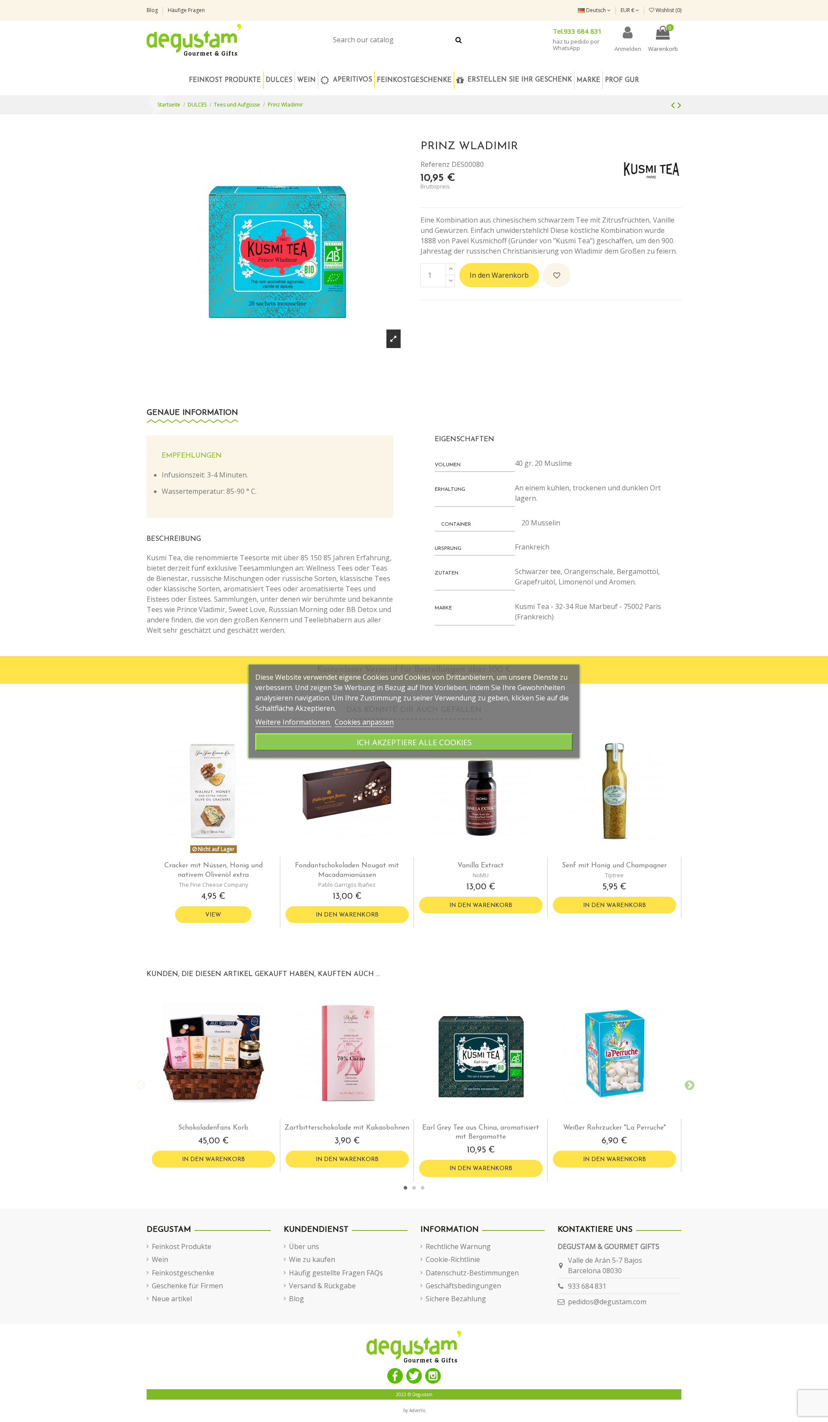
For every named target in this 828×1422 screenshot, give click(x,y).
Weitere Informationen (293, 721)
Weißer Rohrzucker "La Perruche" (614, 1127)
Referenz (435, 164)
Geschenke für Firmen (187, 1285)
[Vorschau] (220, 853)
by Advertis (414, 1410)
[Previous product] (674, 104)
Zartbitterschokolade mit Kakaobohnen (347, 1127)
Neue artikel (172, 1298)
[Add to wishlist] (557, 275)
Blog (153, 10)
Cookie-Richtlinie (453, 1259)
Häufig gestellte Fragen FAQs (336, 1273)
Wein (160, 1259)
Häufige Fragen (186, 10)
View (213, 915)
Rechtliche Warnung (458, 1246)
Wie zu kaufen (312, 1259)
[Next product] (679, 104)
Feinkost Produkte (181, 1246)
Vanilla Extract (481, 865)
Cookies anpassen (364, 721)
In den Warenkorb (499, 275)
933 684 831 (587, 1286)
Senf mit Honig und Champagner (614, 865)
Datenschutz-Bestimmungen (472, 1273)
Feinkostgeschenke (183, 1273)
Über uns (304, 1246)
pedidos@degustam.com (607, 1301)
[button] (414, 80)
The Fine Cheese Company (213, 884)
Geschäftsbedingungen (463, 1285)
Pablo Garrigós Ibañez (347, 884)
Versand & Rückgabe (322, 1285)
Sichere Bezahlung (456, 1298)
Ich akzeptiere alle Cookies (414, 741)
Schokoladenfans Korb (213, 1127)
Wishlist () (667, 10)
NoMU (481, 875)
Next (688, 1084)
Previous (140, 1084)
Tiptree (614, 875)
